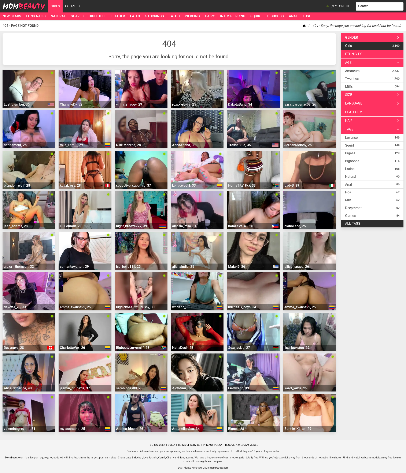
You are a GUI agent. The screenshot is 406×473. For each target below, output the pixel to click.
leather (118, 16)
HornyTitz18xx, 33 (242, 185)
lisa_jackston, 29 (296, 348)
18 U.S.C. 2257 (156, 444)
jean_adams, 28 (16, 226)
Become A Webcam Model (241, 444)
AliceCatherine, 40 (18, 388)
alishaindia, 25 (183, 267)
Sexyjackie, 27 (239, 348)
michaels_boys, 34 (242, 307)
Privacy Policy (212, 444)
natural (58, 16)
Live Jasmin (150, 457)
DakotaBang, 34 (240, 104)
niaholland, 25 (295, 226)
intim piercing (232, 16)
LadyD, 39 (291, 185)
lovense (351, 138)
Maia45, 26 (236, 267)
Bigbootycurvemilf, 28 (132, 348)
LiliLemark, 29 (70, 226)
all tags (352, 224)
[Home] (305, 25)
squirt (256, 16)
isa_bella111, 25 (128, 267)
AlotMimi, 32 (181, 388)
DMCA (171, 444)
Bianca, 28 (236, 429)
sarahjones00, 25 (129, 388)
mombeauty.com (219, 467)
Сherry (170, 457)
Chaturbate (124, 457)
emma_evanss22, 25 (300, 307)
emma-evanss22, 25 (75, 307)
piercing (192, 16)
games (350, 216)
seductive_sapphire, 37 (133, 185)
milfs (349, 86)
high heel (97, 16)
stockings (154, 16)
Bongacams (186, 457)
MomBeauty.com (14, 457)
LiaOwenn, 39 (238, 388)
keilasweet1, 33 (184, 185)
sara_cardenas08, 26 (300, 104)
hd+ (348, 192)
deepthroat (353, 208)
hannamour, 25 (15, 145)
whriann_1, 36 (182, 307)
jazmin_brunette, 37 (75, 388)
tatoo (174, 16)
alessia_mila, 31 (184, 226)
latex (135, 16)
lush (307, 16)
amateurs (352, 71)
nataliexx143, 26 (240, 226)
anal (293, 16)
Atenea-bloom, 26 (129, 429)
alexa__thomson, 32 (19, 267)
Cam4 (161, 457)
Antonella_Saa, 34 (186, 429)
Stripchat (137, 457)
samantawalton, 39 (74, 267)
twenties (352, 79)
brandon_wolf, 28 (17, 185)
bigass (350, 153)
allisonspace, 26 (296, 267)
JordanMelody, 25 (298, 145)
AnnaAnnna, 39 (184, 145)
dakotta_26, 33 (15, 307)
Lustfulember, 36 (17, 104)
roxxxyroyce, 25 (184, 104)
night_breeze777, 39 (131, 226)
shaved (77, 16)
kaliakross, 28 (70, 185)
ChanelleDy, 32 (71, 104)
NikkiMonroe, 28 (128, 145)
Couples (72, 6)
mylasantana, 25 (72, 429)
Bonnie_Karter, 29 (297, 429)
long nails (36, 16)
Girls (55, 6)
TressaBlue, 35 (239, 145)
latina (350, 169)
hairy (210, 16)
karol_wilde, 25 (295, 388)
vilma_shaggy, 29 (129, 104)
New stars (12, 16)
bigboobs (275, 16)
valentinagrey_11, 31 (19, 429)
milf (348, 200)
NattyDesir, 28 (182, 348)
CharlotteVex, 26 (72, 348)
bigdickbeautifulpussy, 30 (135, 307)
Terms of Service (189, 444)
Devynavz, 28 (14, 348)
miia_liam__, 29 (71, 145)
